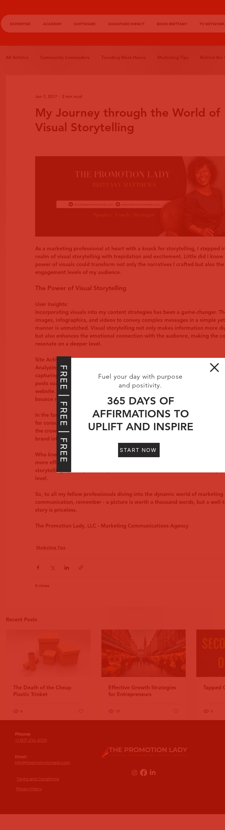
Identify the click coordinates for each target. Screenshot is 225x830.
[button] (214, 367)
